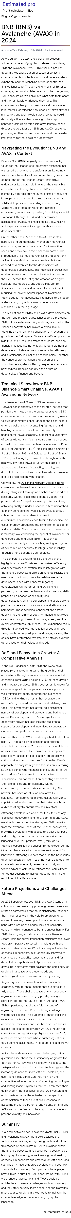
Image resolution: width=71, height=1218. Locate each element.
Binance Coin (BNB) (13, 161)
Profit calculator (14, 10)
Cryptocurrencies (21, 16)
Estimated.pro (19, 4)
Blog (30, 10)
